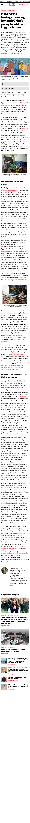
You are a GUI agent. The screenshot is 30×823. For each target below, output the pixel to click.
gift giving (15, 352)
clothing (22, 103)
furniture (16, 103)
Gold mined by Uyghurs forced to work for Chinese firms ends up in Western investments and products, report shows (18, 660)
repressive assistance (8, 361)
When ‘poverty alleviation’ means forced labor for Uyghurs (13, 650)
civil (2, 246)
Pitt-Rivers (23, 396)
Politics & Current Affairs (8, 10)
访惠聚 (23, 128)
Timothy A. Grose (5, 53)
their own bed (10, 282)
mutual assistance (15, 427)
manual (4, 210)
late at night (20, 275)
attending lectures (9, 335)
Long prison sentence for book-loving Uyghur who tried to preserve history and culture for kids (18, 670)
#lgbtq (15, 1)
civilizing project (6, 347)
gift (2, 328)
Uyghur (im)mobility (16, 531)
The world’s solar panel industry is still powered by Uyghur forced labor (18, 686)
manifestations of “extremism (10, 487)
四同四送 (16, 322)
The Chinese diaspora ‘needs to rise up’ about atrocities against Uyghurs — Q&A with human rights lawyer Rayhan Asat (14, 620)
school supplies (5, 105)
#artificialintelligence (24, 1)
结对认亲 (18, 131)
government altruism (19, 354)
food (11, 103)
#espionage (8, 1)
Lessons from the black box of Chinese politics (17, 677)
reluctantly (13, 390)
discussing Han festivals (20, 337)
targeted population (8, 477)
